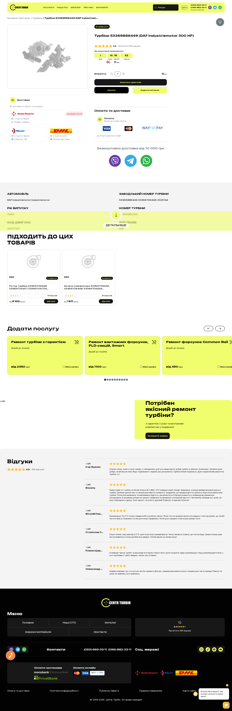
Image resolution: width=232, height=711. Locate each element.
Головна (12, 18)
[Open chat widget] (226, 705)
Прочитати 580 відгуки (180, 631)
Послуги (48, 7)
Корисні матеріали (38, 632)
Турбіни (37, 18)
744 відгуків (38, 469)
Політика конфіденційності (64, 690)
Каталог (76, 7)
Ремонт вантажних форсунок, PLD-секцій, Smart (118, 343)
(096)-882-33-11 (199, 7)
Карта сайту (189, 690)
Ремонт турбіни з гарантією (38, 342)
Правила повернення (150, 690)
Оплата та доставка (18, 690)
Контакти (102, 7)
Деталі (51, 301)
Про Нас (88, 7)
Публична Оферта (109, 690)
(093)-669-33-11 (199, 5)
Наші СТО (62, 7)
